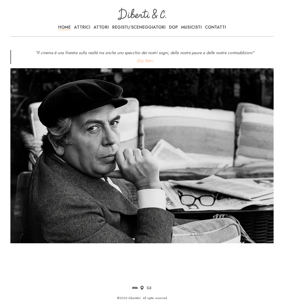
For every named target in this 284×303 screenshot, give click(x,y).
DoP (173, 27)
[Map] (142, 288)
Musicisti (191, 27)
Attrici (82, 27)
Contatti (215, 27)
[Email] (149, 288)
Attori (101, 27)
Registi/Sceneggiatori (138, 27)
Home (64, 27)
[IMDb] (135, 288)
